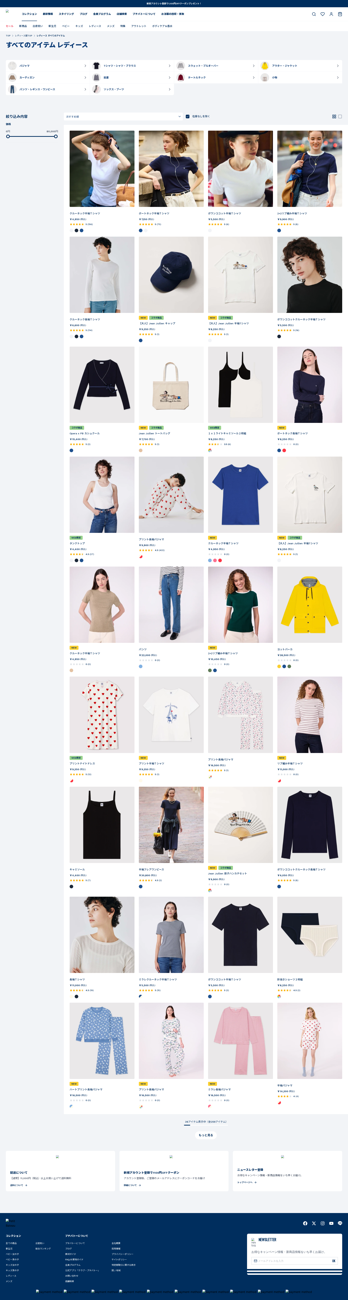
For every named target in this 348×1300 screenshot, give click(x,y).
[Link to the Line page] (340, 1223)
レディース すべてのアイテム (51, 35)
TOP (8, 35)
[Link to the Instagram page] (322, 1223)
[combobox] (123, 116)
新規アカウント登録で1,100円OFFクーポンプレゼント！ (174, 3)
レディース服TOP (23, 35)
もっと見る (206, 1135)
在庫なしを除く (201, 116)
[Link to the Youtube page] (331, 1223)
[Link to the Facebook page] (305, 1223)
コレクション (29, 14)
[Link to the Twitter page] (314, 1223)
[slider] (8, 136)
